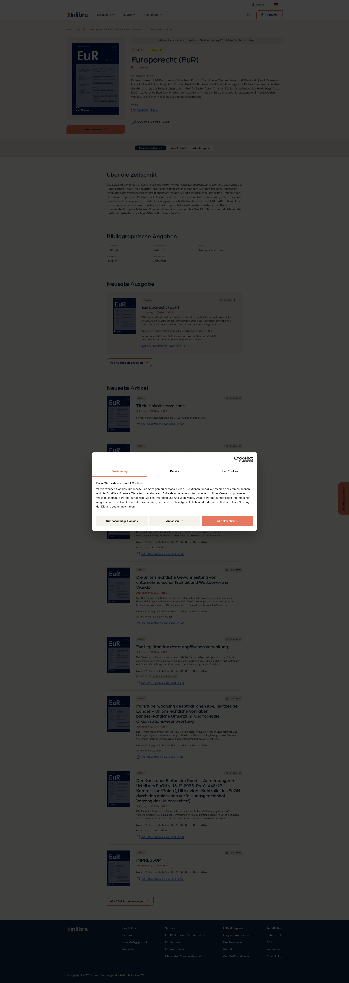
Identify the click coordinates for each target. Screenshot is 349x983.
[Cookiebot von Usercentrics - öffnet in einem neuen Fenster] (237, 459)
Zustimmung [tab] (120, 471)
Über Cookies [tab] (229, 471)
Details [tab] (174, 471)
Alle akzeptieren (227, 521)
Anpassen (172, 521)
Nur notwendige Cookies (122, 521)
